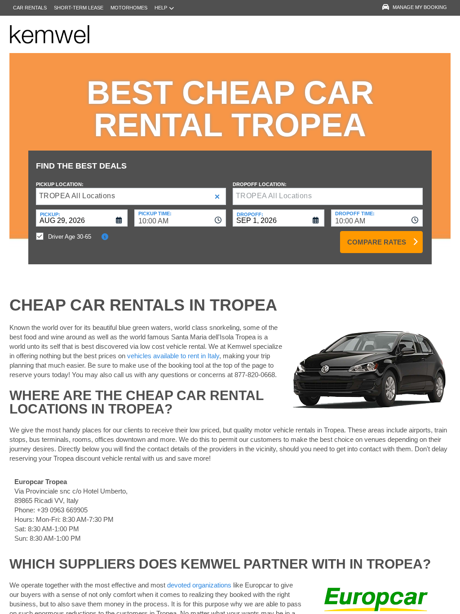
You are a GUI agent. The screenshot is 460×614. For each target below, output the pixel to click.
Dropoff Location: (260, 184)
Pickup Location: (60, 184)
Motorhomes (129, 7)
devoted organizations (199, 585)
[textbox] (328, 196)
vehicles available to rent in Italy (173, 356)
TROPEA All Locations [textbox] (77, 196)
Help (161, 7)
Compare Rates (376, 242)
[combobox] (180, 218)
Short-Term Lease (78, 7)
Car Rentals (30, 7)
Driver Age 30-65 (69, 236)
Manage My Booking (420, 7)
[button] (217, 196)
